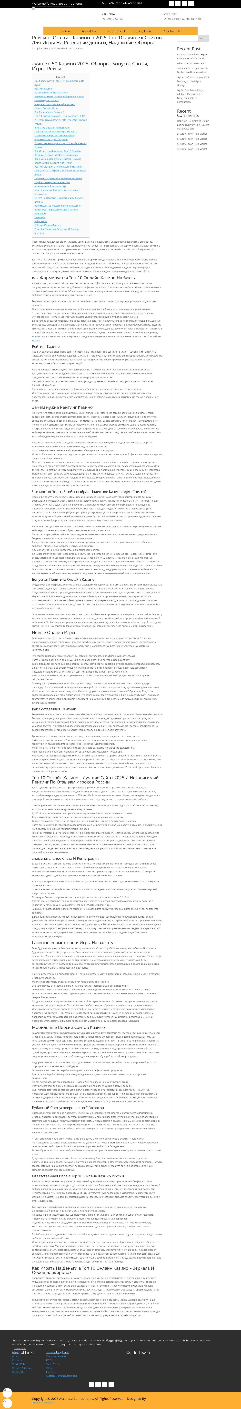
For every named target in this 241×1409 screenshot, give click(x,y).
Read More (20, 1348)
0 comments (76, 48)
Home (65, 31)
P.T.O (49, 1360)
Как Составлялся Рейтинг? (49, 112)
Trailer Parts (52, 1364)
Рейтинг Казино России (47, 225)
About (15, 1356)
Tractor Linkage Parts (57, 1352)
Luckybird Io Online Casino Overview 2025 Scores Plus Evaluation (193, 124)
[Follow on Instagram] (184, 3)
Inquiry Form (142, 31)
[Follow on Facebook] (171, 3)
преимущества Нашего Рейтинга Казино (57, 205)
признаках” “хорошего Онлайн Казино (56, 209)
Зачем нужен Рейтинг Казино (51, 92)
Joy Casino (40, 213)
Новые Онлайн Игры (46, 108)
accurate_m (183, 133)
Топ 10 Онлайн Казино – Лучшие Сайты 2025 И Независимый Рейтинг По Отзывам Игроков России (60, 119)
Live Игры (39, 217)
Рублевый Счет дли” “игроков (51, 139)
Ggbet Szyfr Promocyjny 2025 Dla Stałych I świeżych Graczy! (193, 81)
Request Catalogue (22, 1368)
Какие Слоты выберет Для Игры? (53, 162)
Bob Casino (40, 221)
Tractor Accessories (56, 1356)
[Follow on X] (178, 3)
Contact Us (172, 31)
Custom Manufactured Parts (61, 1375)
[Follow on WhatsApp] (111, 1384)
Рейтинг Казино (43, 88)
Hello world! (200, 133)
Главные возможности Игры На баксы (55, 131)
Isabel (180, 120)
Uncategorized (59, 48)
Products (114, 31)
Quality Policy (19, 1364)
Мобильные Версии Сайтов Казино (54, 135)
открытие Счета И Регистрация (52, 127)
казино (36, 340)
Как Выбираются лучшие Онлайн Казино (57, 158)
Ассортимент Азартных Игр (50, 186)
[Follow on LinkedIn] (191, 3)
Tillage (49, 1368)
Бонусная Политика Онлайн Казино (54, 104)
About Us (89, 31)
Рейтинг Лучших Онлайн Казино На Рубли (58, 166)
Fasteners (51, 1371)
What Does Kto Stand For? (191, 63)
